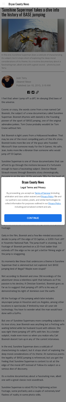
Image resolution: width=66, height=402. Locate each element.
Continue (33, 218)
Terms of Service (42, 193)
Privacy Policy (47, 196)
